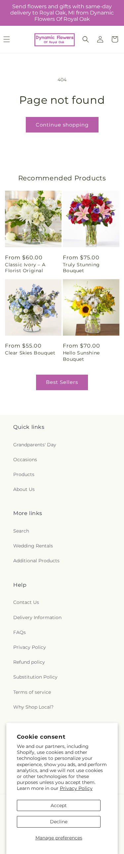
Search (21, 531)
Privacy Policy (76, 788)
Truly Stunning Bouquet (81, 268)
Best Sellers (62, 382)
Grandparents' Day (34, 445)
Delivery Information (37, 617)
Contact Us (26, 602)
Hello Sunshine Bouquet (81, 356)
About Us (24, 489)
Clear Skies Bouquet (30, 353)
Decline (58, 822)
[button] (85, 39)
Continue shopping (62, 125)
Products (23, 474)
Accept (59, 805)
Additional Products (36, 561)
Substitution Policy (35, 677)
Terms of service (32, 692)
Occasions (25, 460)
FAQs (19, 632)
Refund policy (29, 662)
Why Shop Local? (33, 707)
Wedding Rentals (33, 546)
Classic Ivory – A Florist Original (25, 268)
